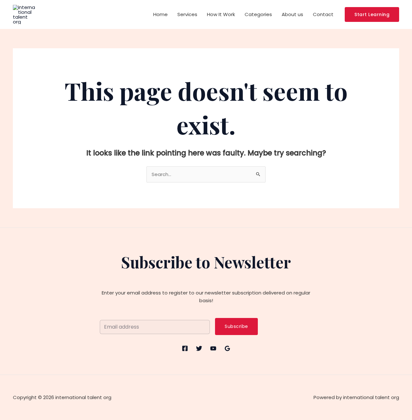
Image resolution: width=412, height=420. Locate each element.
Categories (258, 14)
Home (160, 14)
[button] (372, 14)
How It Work (221, 14)
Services (187, 14)
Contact (323, 14)
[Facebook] (185, 348)
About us (292, 14)
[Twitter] (199, 348)
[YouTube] (213, 348)
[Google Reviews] (227, 348)
